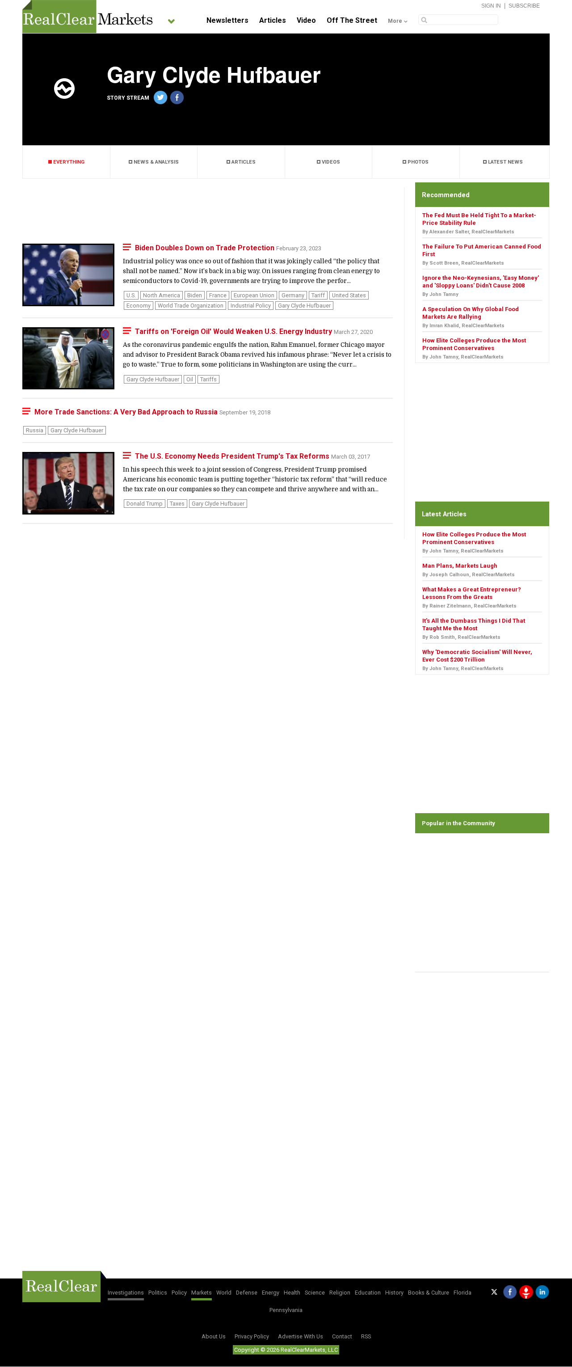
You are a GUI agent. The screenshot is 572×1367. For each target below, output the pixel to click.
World (223, 1292)
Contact (342, 1336)
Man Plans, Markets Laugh (459, 565)
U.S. (131, 295)
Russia (34, 430)
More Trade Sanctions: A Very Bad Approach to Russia (126, 412)
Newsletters (227, 20)
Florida (462, 1292)
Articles (272, 20)
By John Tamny (440, 294)
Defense (246, 1292)
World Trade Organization (190, 305)
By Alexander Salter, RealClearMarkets (468, 232)
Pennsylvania (286, 1310)
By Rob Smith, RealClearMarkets (461, 637)
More (395, 21)
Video (306, 20)
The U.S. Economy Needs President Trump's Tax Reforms (233, 456)
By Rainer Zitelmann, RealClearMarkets (469, 606)
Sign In (491, 6)
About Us (214, 1336)
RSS (366, 1336)
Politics (157, 1292)
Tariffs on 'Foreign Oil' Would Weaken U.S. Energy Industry (234, 331)
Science (315, 1292)
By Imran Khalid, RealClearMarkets (463, 326)
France (218, 295)
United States (349, 295)
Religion (339, 1292)
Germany (293, 295)
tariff (318, 295)
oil (189, 379)
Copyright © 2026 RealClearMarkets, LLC (286, 1349)
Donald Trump (144, 503)
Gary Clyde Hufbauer (304, 305)
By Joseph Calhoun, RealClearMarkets (468, 575)
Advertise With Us (300, 1336)
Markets (201, 1292)
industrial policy (251, 305)
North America (161, 295)
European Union (254, 295)
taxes (177, 503)
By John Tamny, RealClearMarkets (463, 357)
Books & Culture (428, 1292)
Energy (270, 1292)
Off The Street (352, 20)
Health (292, 1292)
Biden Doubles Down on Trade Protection (205, 248)
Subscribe (524, 6)
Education (368, 1292)
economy (138, 305)
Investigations (126, 1292)
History (394, 1292)
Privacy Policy (252, 1336)
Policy (179, 1292)
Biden (194, 295)
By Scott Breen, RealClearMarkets (463, 263)
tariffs (208, 379)
